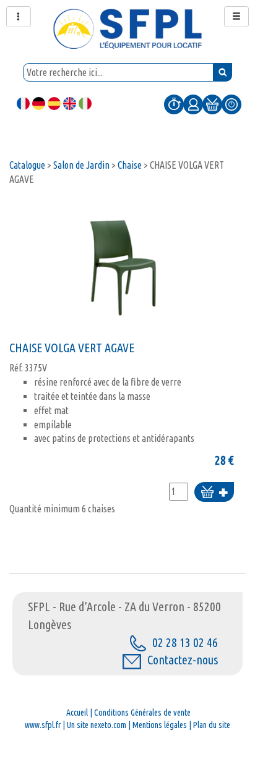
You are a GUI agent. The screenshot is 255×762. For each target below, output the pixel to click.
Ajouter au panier (214, 493)
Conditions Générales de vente (142, 713)
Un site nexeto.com (96, 725)
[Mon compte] (193, 104)
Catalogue (27, 165)
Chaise (130, 165)
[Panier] (212, 104)
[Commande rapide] (174, 104)
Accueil (77, 713)
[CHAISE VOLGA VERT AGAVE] (121, 267)
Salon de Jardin (81, 165)
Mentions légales (159, 725)
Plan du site (211, 725)
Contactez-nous (182, 660)
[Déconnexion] (231, 104)
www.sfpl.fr (43, 725)
